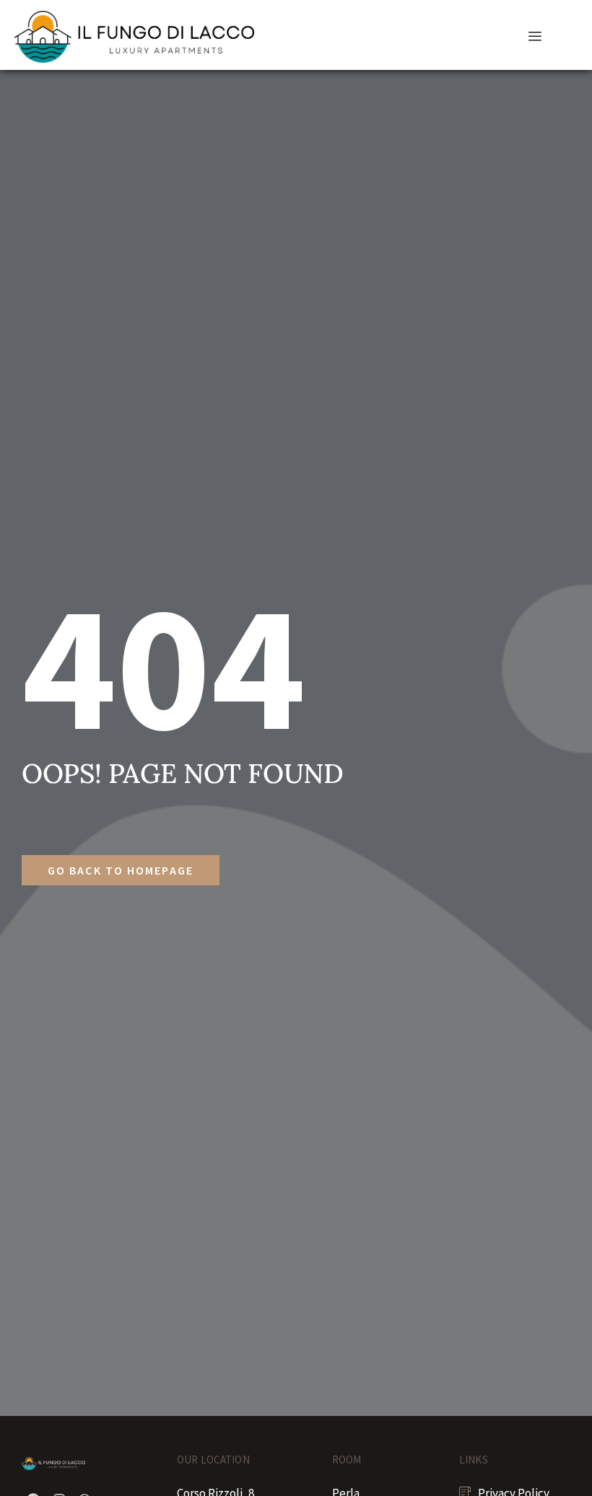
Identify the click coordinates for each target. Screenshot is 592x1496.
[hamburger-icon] (535, 36)
